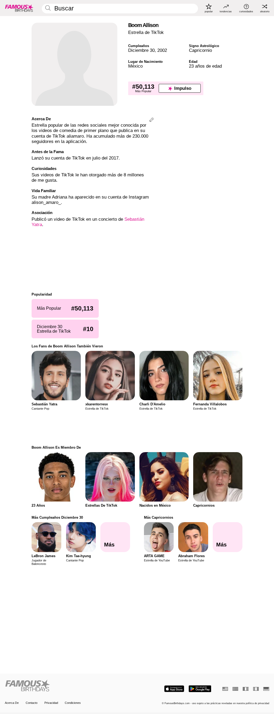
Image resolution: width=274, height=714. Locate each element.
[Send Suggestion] (151, 120)
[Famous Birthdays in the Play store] (200, 688)
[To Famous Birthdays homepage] (19, 8)
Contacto (31, 702)
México (135, 66)
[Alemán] (266, 689)
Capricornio (200, 50)
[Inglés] (225, 689)
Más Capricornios (158, 517)
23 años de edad (205, 66)
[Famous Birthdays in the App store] (174, 688)
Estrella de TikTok (146, 32)
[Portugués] (235, 689)
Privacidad (51, 702)
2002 (162, 50)
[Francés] (245, 689)
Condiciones (73, 702)
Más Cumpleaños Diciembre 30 (57, 517)
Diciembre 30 (141, 50)
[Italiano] (256, 689)
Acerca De (12, 702)
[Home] (70, 686)
